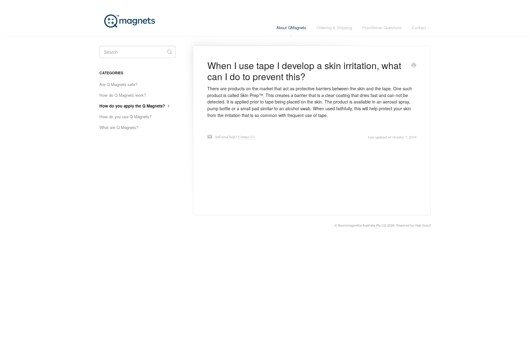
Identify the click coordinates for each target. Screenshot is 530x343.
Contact (419, 27)
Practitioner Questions (382, 27)
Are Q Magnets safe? (118, 84)
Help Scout (423, 225)
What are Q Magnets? (118, 127)
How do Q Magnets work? (122, 95)
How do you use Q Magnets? (125, 116)
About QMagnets (291, 27)
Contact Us (246, 136)
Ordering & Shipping (334, 27)
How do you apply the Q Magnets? (132, 106)
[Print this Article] (413, 65)
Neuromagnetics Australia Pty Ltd (362, 225)
